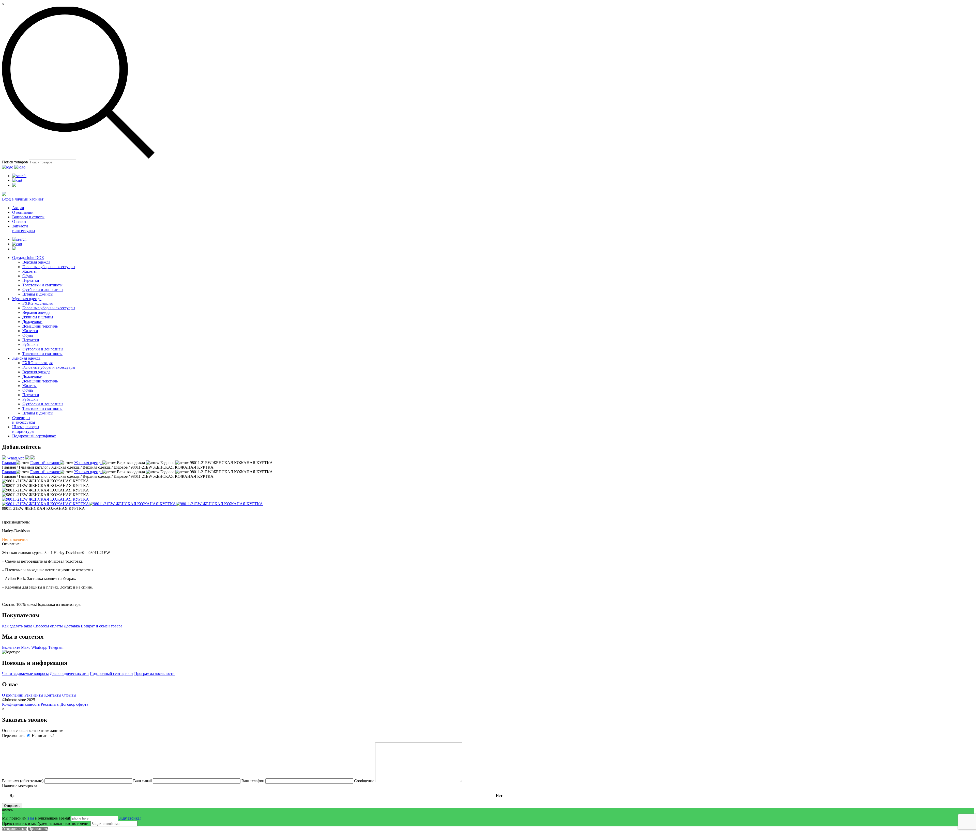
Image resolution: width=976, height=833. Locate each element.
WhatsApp (15, 458)
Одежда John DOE (28, 257)
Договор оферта (74, 704)
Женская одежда (26, 358)
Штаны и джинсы (37, 294)
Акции (18, 208)
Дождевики (32, 321)
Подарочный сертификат (34, 436)
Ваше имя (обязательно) (23, 781)
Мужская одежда (26, 299)
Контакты (52, 695)
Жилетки (30, 331)
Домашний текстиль (40, 326)
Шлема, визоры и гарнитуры (25, 429)
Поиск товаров (15, 162)
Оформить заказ (14, 829)
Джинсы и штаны (37, 317)
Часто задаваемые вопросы (25, 673)
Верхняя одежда (36, 262)
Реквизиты (33, 695)
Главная (9, 462)
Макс (25, 647)
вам (30, 818)
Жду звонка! (130, 818)
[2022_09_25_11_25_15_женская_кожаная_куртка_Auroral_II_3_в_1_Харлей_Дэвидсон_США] (45, 499)
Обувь (27, 276)
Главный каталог (45, 462)
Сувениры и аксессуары (23, 419)
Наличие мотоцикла (252, 791)
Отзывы (19, 221)
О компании (23, 212)
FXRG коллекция (37, 303)
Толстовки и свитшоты (42, 285)
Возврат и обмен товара (101, 626)
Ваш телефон (253, 781)
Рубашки (30, 344)
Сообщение (364, 781)
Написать (40, 735)
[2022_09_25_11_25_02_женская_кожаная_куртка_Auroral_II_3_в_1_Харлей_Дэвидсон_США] (132, 504)
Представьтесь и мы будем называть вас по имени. (45, 823)
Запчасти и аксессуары (23, 228)
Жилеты (29, 271)
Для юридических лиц (69, 673)
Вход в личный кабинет (22, 199)
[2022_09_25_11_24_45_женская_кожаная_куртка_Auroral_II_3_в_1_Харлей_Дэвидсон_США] (45, 504)
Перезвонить (13, 735)
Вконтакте (11, 647)
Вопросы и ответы (28, 217)
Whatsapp (39, 647)
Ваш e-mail (143, 781)
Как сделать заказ (17, 626)
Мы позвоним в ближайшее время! (36, 818)
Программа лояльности (154, 673)
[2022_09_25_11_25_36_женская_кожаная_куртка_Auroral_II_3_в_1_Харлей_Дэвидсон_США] (219, 504)
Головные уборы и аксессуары (48, 267)
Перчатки (30, 280)
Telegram (55, 647)
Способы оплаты (48, 626)
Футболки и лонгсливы (42, 289)
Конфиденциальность (21, 704)
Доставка (72, 626)
